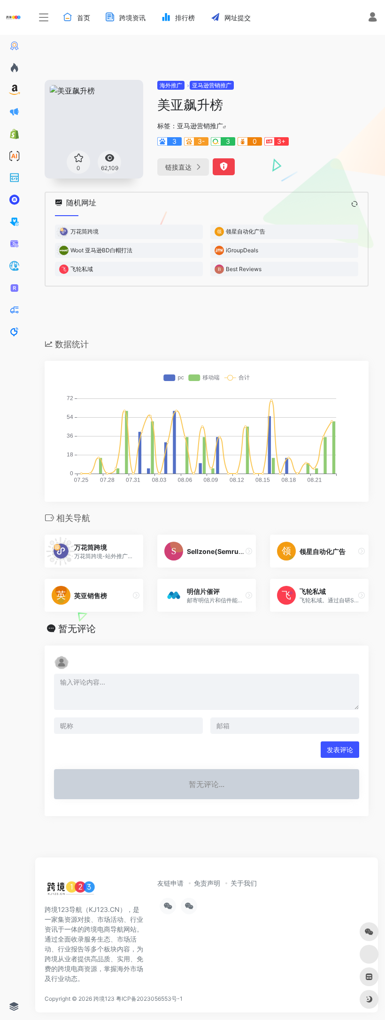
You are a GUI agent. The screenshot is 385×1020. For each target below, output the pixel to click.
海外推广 (171, 85)
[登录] (372, 18)
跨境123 (104, 998)
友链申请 (170, 883)
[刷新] (354, 204)
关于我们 (244, 883)
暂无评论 (77, 628)
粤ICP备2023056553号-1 (149, 998)
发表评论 (340, 750)
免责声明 (207, 883)
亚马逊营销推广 (211, 85)
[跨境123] (71, 890)
